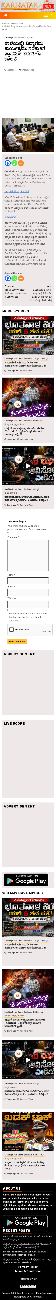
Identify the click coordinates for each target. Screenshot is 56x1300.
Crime (20, 359)
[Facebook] (8, 163)
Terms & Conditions (28, 1271)
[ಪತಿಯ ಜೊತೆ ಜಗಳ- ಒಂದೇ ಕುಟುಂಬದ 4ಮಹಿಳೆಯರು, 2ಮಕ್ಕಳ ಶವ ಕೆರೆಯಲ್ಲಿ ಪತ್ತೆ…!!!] (28, 335)
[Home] (5, 15)
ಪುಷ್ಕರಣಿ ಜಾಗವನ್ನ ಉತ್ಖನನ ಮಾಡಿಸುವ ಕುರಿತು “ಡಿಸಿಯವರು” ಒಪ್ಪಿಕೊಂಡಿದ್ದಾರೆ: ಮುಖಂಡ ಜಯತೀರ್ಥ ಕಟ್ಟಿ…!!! (24, 431)
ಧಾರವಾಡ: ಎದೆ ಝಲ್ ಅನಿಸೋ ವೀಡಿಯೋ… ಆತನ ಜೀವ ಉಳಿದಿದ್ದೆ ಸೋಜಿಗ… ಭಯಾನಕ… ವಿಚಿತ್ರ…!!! (26, 498)
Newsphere (20, 1296)
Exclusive (28, 359)
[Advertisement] (28, 95)
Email (11, 586)
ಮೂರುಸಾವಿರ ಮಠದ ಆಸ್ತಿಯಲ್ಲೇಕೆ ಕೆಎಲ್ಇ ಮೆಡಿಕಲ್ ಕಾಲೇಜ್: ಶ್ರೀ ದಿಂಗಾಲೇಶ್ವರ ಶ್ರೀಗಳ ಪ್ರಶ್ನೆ (41, 293)
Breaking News (10, 38)
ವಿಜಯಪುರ (45, 359)
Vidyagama (10, 217)
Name (11, 574)
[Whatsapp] (14, 163)
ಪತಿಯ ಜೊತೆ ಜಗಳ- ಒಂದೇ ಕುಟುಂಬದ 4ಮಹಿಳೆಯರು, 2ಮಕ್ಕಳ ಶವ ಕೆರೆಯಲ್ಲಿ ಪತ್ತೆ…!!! (25, 364)
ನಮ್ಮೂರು (36, 359)
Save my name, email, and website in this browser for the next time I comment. (28, 617)
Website (11, 598)
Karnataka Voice (27, 70)
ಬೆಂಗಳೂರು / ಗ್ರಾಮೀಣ (25, 38)
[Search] (51, 15)
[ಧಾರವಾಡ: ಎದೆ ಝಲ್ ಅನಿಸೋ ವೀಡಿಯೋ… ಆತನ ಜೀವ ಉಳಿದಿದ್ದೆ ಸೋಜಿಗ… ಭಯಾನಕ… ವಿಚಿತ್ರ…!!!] (28, 465)
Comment (13, 537)
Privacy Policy (28, 1267)
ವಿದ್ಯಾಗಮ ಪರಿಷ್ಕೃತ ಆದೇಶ (16, 191)
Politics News (39, 421)
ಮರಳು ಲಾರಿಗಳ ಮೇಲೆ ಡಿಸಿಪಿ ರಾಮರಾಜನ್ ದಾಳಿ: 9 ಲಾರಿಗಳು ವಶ (15, 291)
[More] (21, 163)
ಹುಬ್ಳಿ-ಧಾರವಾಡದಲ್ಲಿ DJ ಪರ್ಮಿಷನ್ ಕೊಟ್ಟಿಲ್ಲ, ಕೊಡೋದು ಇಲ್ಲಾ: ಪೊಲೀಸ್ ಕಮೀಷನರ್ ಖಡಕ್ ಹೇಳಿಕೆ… (24, 1165)
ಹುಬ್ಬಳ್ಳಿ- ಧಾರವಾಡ (18, 424)
